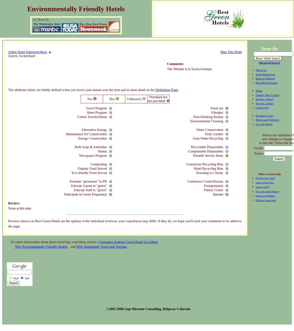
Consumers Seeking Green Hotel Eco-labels (128, 242)
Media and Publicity (268, 119)
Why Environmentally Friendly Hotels (40, 247)
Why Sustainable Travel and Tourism (101, 247)
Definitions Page (166, 90)
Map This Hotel (231, 52)
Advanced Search (269, 62)
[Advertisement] (86, 74)
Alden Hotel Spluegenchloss (27, 52)
